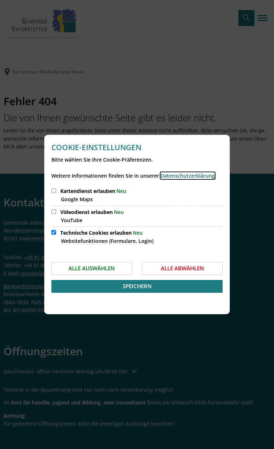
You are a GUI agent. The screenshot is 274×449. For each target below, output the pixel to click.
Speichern (137, 286)
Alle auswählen (91, 268)
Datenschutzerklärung (188, 175)
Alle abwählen (182, 268)
